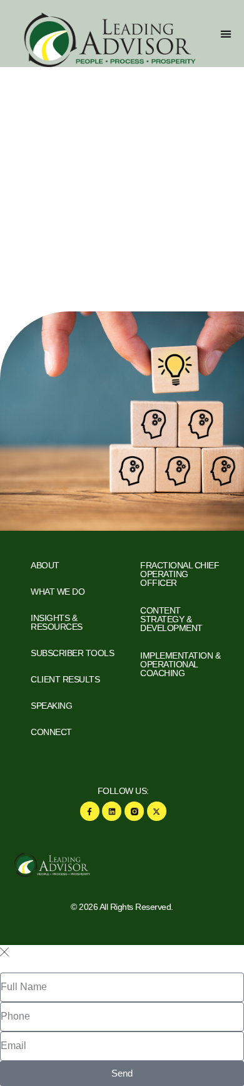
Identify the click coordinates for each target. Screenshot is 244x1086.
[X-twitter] (156, 811)
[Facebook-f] (89, 811)
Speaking (51, 705)
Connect (51, 732)
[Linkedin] (111, 811)
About (45, 565)
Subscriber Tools (72, 653)
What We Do (57, 591)
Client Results (65, 679)
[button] (225, 33)
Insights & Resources (57, 622)
